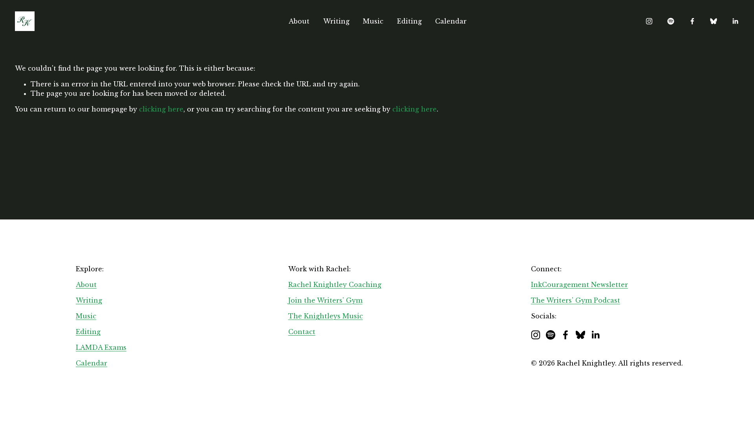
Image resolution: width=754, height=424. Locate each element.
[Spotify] (671, 21)
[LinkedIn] (735, 21)
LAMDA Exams (101, 347)
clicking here (161, 109)
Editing (409, 21)
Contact (301, 332)
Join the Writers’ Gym (325, 300)
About (299, 21)
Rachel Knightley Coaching (334, 285)
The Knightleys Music (325, 316)
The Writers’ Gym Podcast (575, 300)
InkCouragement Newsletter (579, 285)
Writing (336, 21)
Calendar (451, 21)
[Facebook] (692, 21)
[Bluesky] (713, 21)
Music (373, 21)
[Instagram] (649, 21)
